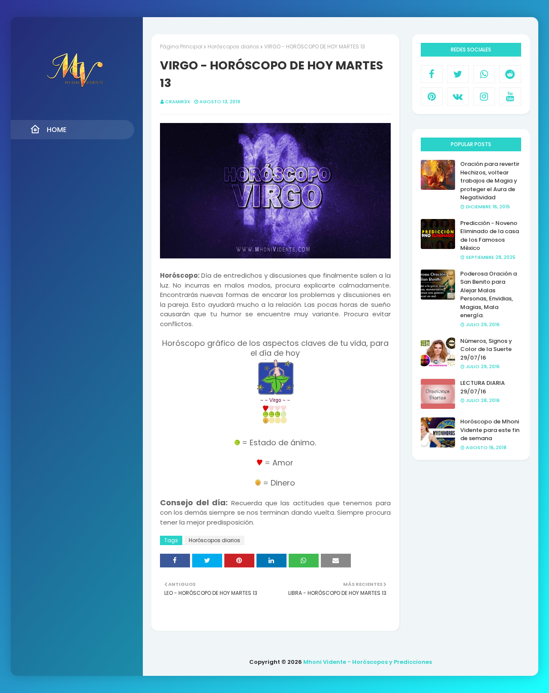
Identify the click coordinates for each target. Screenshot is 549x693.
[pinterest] (432, 96)
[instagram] (484, 96)
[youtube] (510, 96)
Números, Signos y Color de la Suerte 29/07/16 (486, 349)
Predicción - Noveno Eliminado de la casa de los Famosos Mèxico (489, 235)
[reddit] (510, 74)
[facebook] (432, 74)
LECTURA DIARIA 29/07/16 (482, 387)
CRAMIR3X (177, 101)
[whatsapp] (484, 74)
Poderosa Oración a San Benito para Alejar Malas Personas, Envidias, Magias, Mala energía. (488, 295)
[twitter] (458, 74)
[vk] (458, 96)
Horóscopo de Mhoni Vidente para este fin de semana (489, 429)
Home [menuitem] (56, 130)
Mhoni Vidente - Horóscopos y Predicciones (367, 662)
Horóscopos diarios (233, 46)
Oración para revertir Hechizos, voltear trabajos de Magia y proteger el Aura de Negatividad (489, 180)
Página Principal (181, 46)
